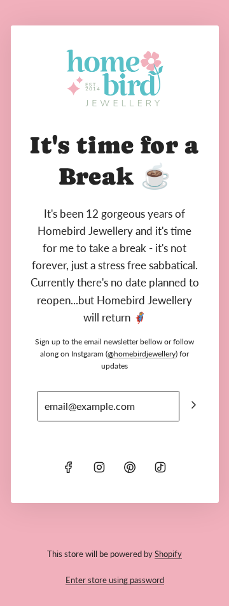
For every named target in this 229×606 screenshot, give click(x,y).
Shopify (168, 554)
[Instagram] (99, 467)
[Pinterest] (130, 467)
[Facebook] (69, 467)
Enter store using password (115, 580)
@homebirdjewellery (142, 353)
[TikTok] (160, 467)
